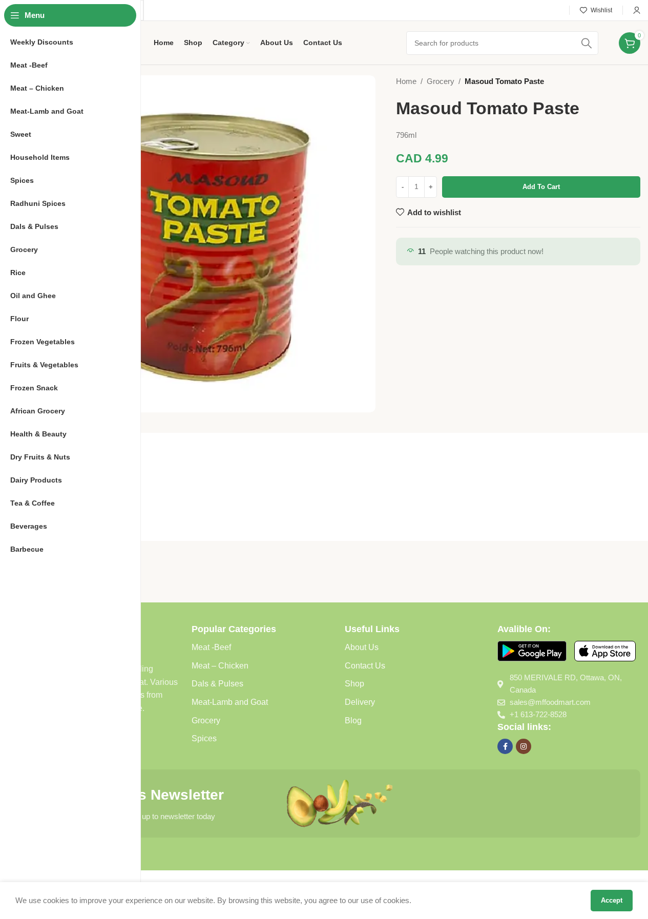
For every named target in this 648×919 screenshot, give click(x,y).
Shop (354, 683)
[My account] (636, 10)
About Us (362, 647)
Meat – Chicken (220, 665)
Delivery (360, 702)
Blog (353, 720)
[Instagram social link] (523, 746)
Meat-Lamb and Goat (230, 702)
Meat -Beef (211, 647)
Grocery (440, 81)
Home (406, 81)
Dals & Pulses (217, 683)
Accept (611, 900)
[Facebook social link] (505, 746)
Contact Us (365, 665)
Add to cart (541, 187)
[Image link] (532, 650)
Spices (204, 738)
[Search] (586, 43)
